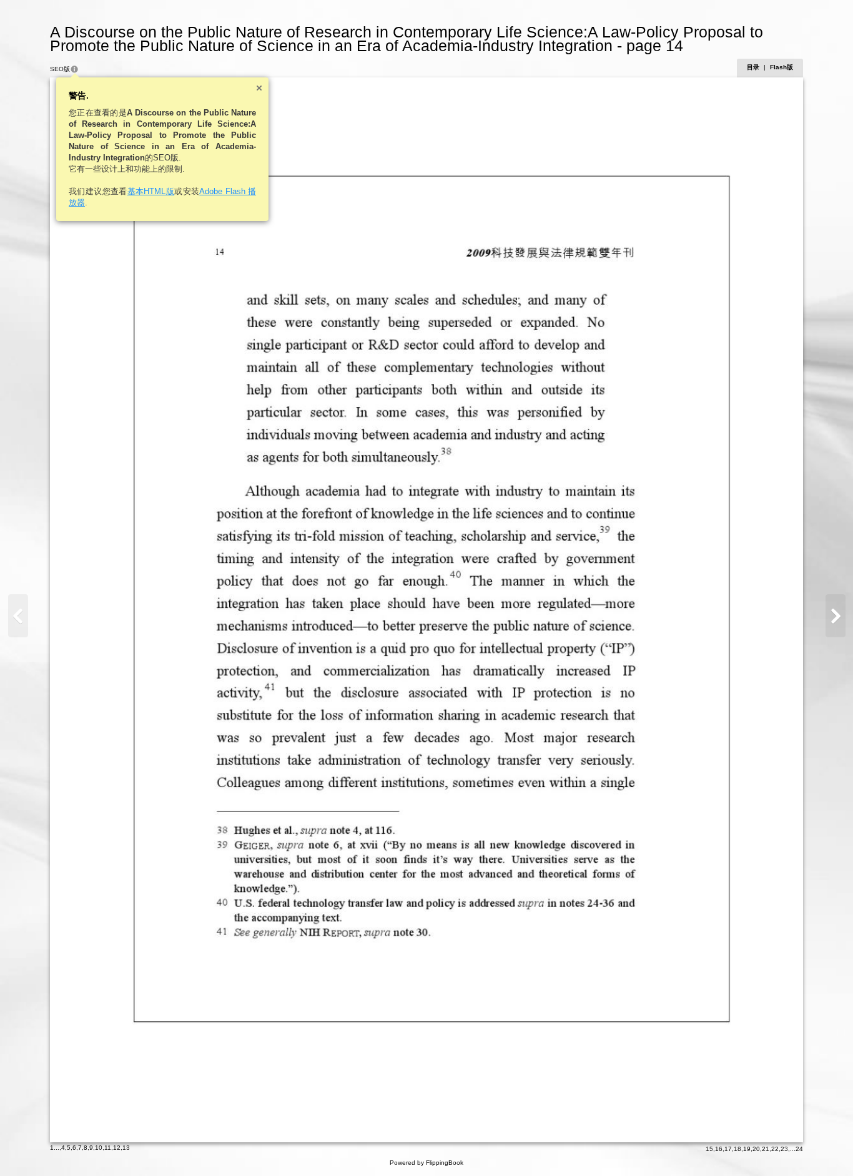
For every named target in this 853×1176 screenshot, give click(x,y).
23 (784, 1148)
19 (747, 1148)
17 (728, 1148)
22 (775, 1148)
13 (126, 1147)
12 (117, 1147)
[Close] (259, 88)
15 (709, 1148)
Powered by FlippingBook (426, 1162)
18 (737, 1148)
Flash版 (781, 67)
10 (98, 1147)
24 (799, 1148)
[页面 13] (18, 616)
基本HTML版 (151, 191)
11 (107, 1147)
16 (718, 1148)
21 (765, 1148)
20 (756, 1148)
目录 (753, 67)
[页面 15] (835, 616)
